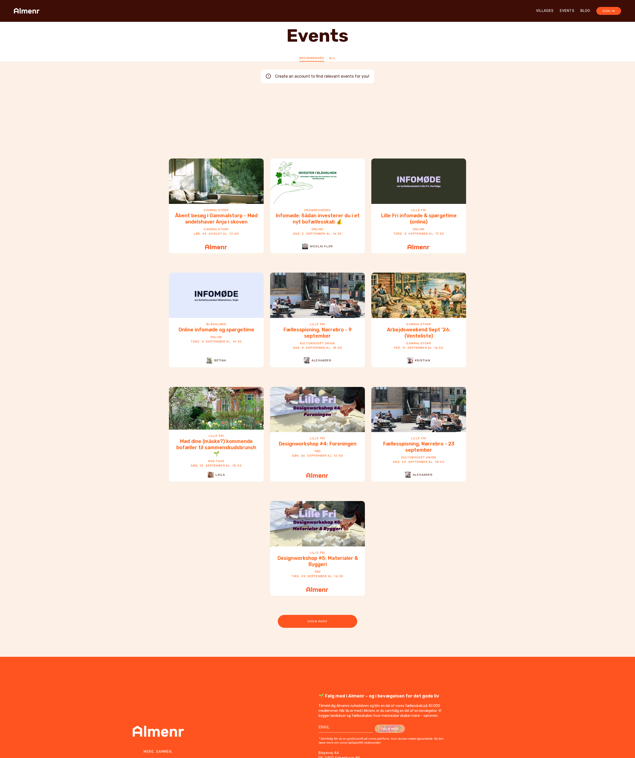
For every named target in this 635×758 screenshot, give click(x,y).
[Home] (28, 11)
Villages (545, 11)
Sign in (609, 11)
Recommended (311, 58)
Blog (585, 11)
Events (567, 11)
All (332, 58)
